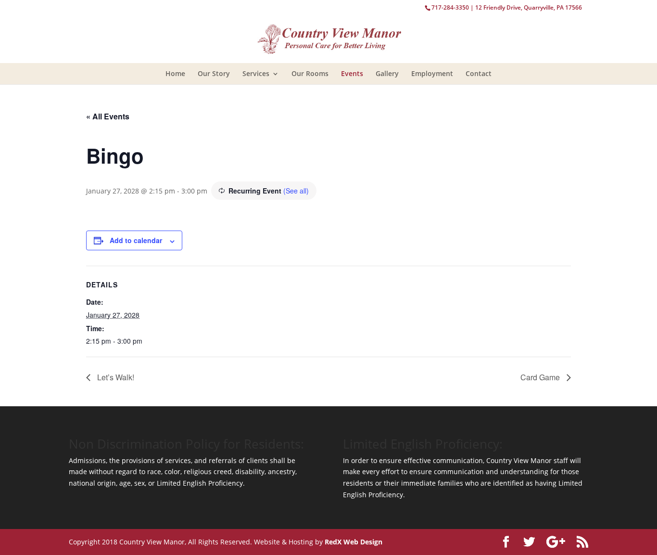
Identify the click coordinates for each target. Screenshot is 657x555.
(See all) (296, 190)
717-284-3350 (450, 7)
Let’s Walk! (114, 377)
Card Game (541, 377)
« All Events (107, 116)
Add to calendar (136, 240)
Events (352, 73)
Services (255, 73)
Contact (479, 73)
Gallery (387, 73)
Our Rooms (309, 73)
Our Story (214, 73)
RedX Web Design (353, 541)
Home (175, 73)
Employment (432, 73)
